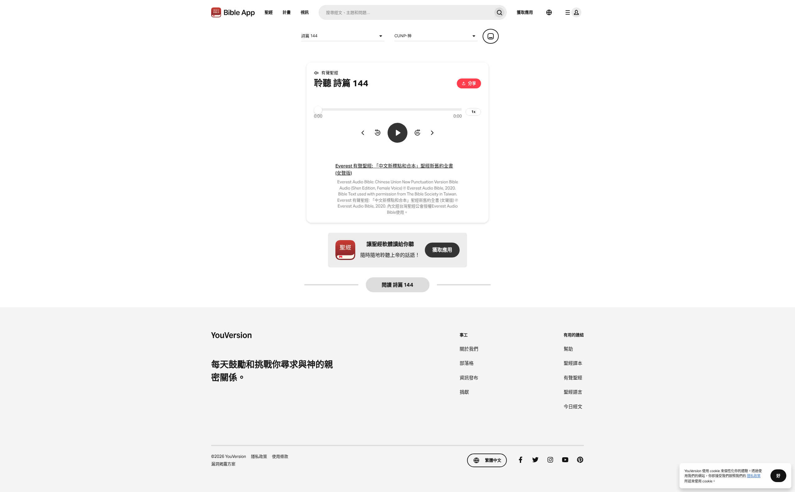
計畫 (287, 12)
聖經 (269, 12)
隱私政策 (259, 456)
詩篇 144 (309, 35)
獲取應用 (525, 12)
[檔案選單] (572, 12)
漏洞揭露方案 (223, 463)
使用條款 (280, 456)
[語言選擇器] (549, 12)
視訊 (305, 12)
